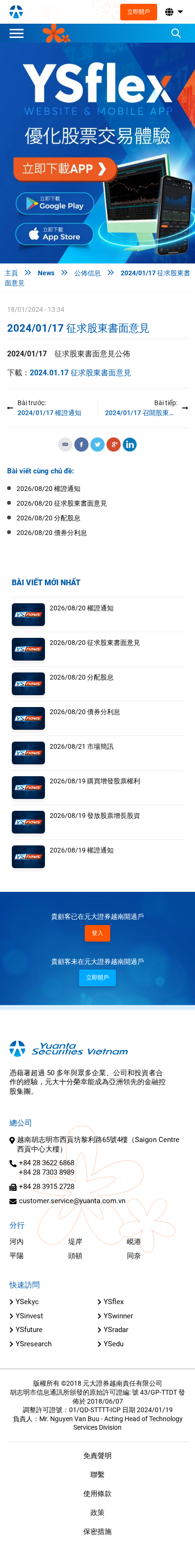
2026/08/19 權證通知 (82, 850)
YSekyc (27, 1301)
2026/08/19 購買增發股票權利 (95, 781)
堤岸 (75, 1241)
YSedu (114, 1344)
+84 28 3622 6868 (46, 1163)
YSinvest (29, 1316)
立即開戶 (138, 12)
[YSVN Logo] (16, 11)
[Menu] (18, 33)
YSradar (116, 1329)
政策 (97, 1512)
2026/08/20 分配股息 (82, 677)
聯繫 (97, 1474)
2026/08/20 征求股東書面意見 (95, 642)
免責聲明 (97, 1455)
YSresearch (34, 1344)
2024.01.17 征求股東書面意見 (80, 372)
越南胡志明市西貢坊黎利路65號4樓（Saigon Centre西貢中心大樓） (98, 1144)
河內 (16, 1241)
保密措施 (97, 1531)
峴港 (134, 1241)
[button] (173, 12)
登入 (97, 933)
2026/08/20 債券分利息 (85, 712)
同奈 (134, 1256)
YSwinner (118, 1316)
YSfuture (29, 1329)
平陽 (16, 1256)
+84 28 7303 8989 (46, 1172)
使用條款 (97, 1493)
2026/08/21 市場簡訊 (82, 746)
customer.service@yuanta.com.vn (72, 1201)
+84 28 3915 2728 (46, 1186)
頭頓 (75, 1256)
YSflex (114, 1301)
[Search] (176, 33)
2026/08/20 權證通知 (82, 608)
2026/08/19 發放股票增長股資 (95, 815)
